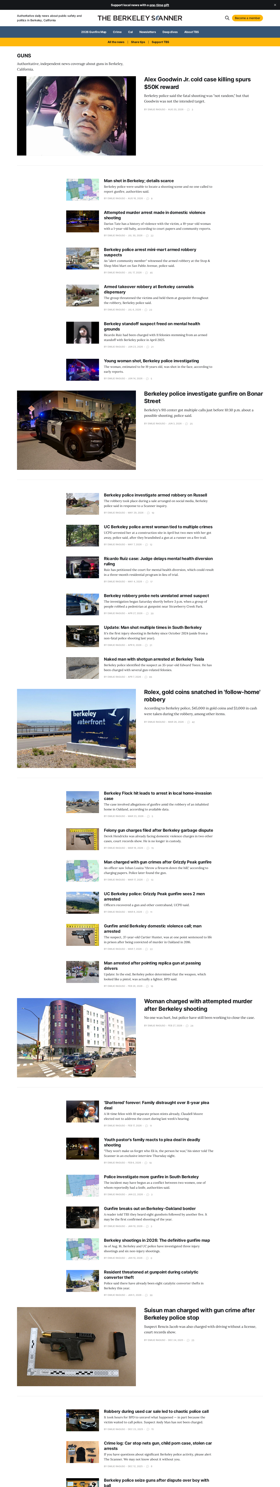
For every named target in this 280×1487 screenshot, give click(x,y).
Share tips (138, 42)
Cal (130, 32)
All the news (116, 42)
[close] (275, 5)
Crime (117, 32)
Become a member (247, 18)
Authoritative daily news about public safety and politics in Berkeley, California (49, 18)
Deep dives (170, 32)
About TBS (191, 32)
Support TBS (160, 42)
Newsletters (147, 32)
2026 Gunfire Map (94, 32)
